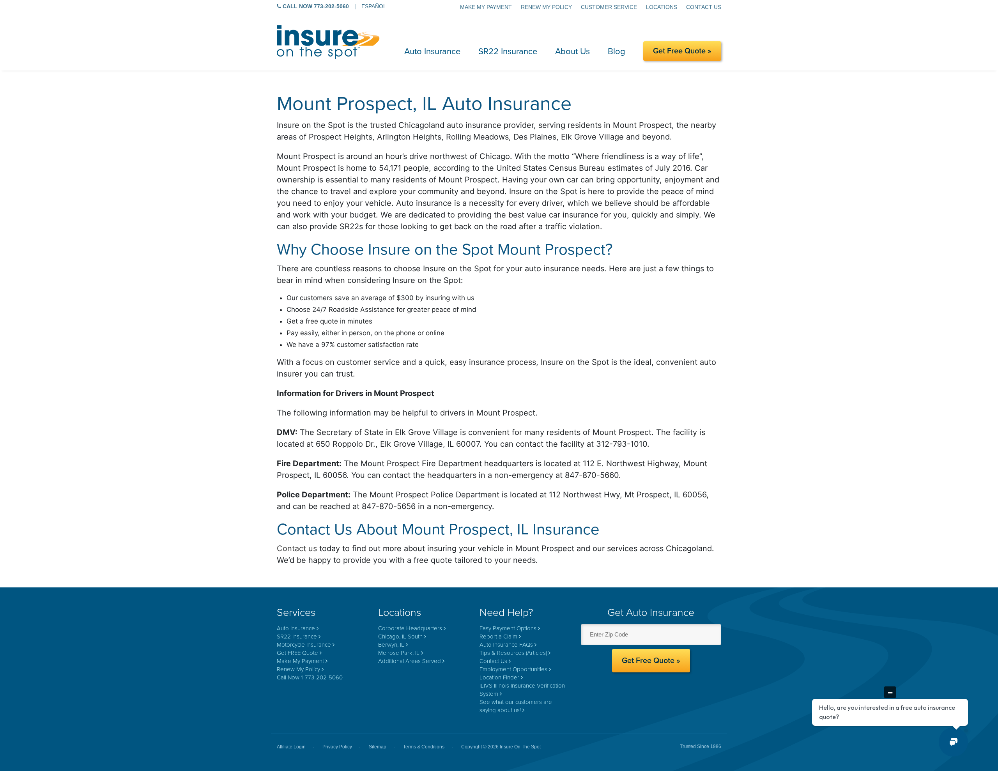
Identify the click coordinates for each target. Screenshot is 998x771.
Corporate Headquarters (410, 628)
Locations (661, 7)
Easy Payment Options (508, 628)
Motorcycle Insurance (304, 644)
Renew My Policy (546, 7)
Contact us (297, 548)
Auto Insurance (432, 51)
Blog (616, 51)
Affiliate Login (291, 747)
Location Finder (499, 677)
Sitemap (377, 747)
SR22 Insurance (507, 51)
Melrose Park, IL (398, 652)
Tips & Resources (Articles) (513, 652)
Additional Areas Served (409, 661)
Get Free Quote (679, 51)
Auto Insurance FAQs (506, 644)
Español (373, 6)
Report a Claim (498, 636)
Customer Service (609, 7)
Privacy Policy (337, 747)
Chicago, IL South (400, 636)
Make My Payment (486, 7)
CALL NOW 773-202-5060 (315, 6)
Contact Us (703, 7)
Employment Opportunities (513, 669)
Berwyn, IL (391, 644)
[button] (953, 742)
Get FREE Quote (297, 652)
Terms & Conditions (423, 747)
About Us (572, 51)
